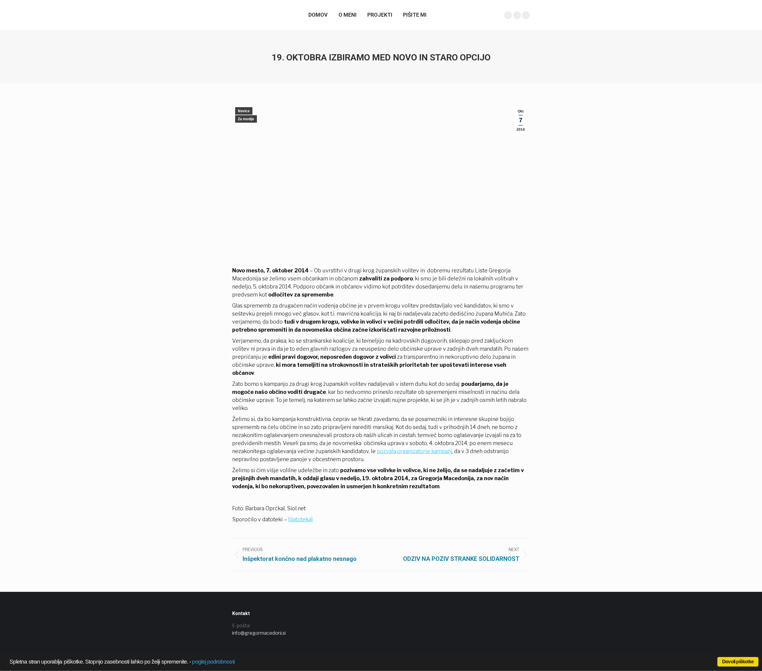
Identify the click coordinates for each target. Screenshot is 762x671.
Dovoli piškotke (738, 661)
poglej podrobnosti (213, 661)
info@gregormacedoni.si (259, 633)
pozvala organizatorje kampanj (414, 451)
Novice (244, 111)
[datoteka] (300, 519)
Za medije (246, 119)
